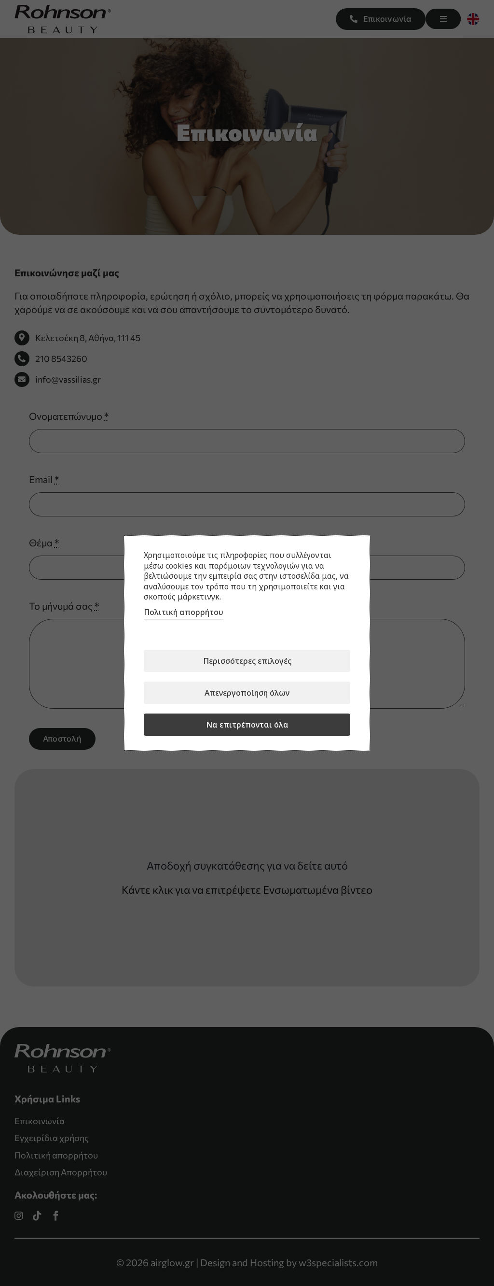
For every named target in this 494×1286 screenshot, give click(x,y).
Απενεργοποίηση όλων (247, 692)
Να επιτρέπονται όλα (247, 724)
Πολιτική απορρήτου (183, 612)
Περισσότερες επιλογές (247, 661)
